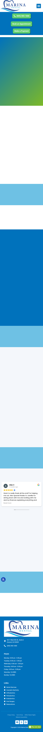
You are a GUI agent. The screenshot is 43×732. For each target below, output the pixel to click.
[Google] (26, 722)
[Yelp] (21, 722)
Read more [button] (7, 503)
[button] (39, 6)
